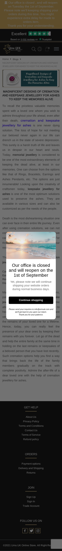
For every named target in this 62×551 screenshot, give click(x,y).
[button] (10, 235)
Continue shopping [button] (31, 300)
